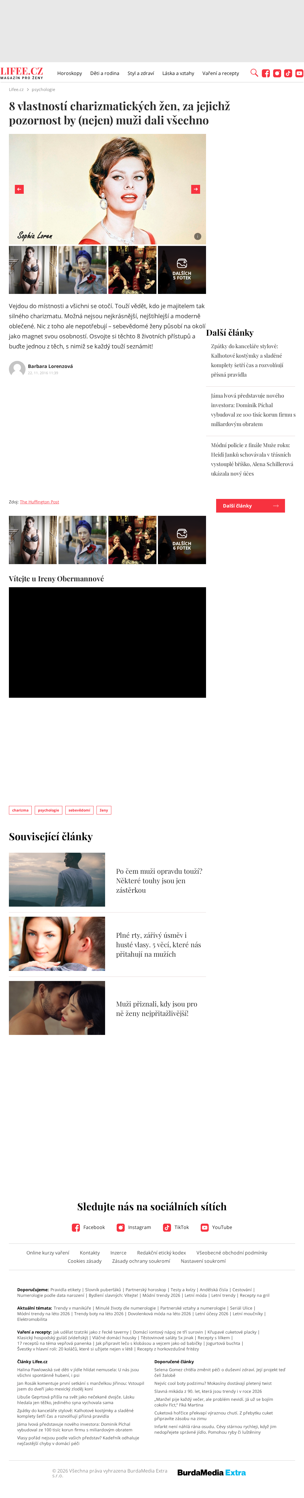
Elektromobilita (32, 1319)
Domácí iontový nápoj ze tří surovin (168, 1332)
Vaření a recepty (220, 73)
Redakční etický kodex (161, 1252)
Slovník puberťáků (103, 1289)
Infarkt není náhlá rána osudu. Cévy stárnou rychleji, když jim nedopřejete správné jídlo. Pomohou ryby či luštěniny (215, 1429)
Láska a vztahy (178, 73)
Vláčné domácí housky (114, 1337)
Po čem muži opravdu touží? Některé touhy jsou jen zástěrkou (159, 880)
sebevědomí (79, 810)
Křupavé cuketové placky (232, 1332)
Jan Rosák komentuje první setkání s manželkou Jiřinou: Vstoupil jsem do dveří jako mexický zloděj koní (80, 1386)
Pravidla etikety (65, 1289)
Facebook (93, 1227)
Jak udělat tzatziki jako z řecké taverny (91, 1332)
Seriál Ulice (241, 1308)
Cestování (242, 1289)
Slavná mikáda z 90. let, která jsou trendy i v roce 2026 (208, 1391)
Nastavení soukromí (203, 1261)
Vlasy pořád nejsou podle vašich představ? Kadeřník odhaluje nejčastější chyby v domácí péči (78, 1440)
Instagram (139, 1227)
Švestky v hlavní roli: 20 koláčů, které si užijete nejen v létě (75, 1349)
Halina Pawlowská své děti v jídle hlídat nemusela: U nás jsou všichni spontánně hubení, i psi (78, 1372)
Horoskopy (69, 73)
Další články (237, 505)
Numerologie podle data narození (50, 1295)
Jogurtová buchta (223, 1343)
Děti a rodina (104, 73)
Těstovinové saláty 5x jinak (167, 1337)
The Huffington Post (39, 502)
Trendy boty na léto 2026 (99, 1313)
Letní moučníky (248, 1313)
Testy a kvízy (183, 1289)
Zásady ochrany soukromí (141, 1261)
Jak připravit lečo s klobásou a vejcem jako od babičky (149, 1343)
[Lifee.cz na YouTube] (299, 75)
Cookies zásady (85, 1261)
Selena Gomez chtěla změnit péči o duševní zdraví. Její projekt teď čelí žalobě (219, 1372)
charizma (20, 810)
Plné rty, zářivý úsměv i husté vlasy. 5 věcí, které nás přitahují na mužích (158, 944)
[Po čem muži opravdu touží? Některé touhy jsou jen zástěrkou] (57, 905)
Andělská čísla (214, 1289)
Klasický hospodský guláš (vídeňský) (52, 1337)
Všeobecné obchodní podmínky (232, 1252)
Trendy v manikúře (72, 1308)
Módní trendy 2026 (161, 1295)
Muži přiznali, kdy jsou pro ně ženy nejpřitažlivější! (156, 1008)
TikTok (181, 1227)
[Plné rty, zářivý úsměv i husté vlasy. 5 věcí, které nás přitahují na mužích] (57, 969)
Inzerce (118, 1252)
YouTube (221, 1227)
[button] (254, 72)
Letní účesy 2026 (211, 1313)
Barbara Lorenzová (50, 366)
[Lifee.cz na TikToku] (288, 75)
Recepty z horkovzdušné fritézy (168, 1349)
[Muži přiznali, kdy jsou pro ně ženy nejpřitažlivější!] (57, 1033)
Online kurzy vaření (47, 1252)
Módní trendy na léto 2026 (43, 1313)
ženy (104, 810)
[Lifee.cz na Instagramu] (277, 75)
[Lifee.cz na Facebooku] (266, 75)
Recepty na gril (255, 1295)
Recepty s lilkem (214, 1337)
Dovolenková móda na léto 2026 (159, 1313)
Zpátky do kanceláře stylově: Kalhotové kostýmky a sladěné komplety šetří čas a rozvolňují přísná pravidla (75, 1413)
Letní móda (196, 1295)
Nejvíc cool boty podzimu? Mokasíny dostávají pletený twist (213, 1383)
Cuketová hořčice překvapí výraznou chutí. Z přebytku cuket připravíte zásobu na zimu (213, 1415)
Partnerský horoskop (146, 1289)
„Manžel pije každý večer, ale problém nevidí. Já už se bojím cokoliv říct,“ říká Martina (213, 1402)
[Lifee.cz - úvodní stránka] (22, 74)
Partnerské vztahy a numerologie (193, 1308)
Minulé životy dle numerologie (126, 1308)
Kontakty (90, 1252)
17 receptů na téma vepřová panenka (54, 1343)
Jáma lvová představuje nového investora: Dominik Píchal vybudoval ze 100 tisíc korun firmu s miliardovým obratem (74, 1427)
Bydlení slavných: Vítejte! (113, 1295)
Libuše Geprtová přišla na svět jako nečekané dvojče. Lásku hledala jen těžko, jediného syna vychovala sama (75, 1399)
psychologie (48, 810)
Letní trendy (223, 1295)
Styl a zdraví (141, 73)
